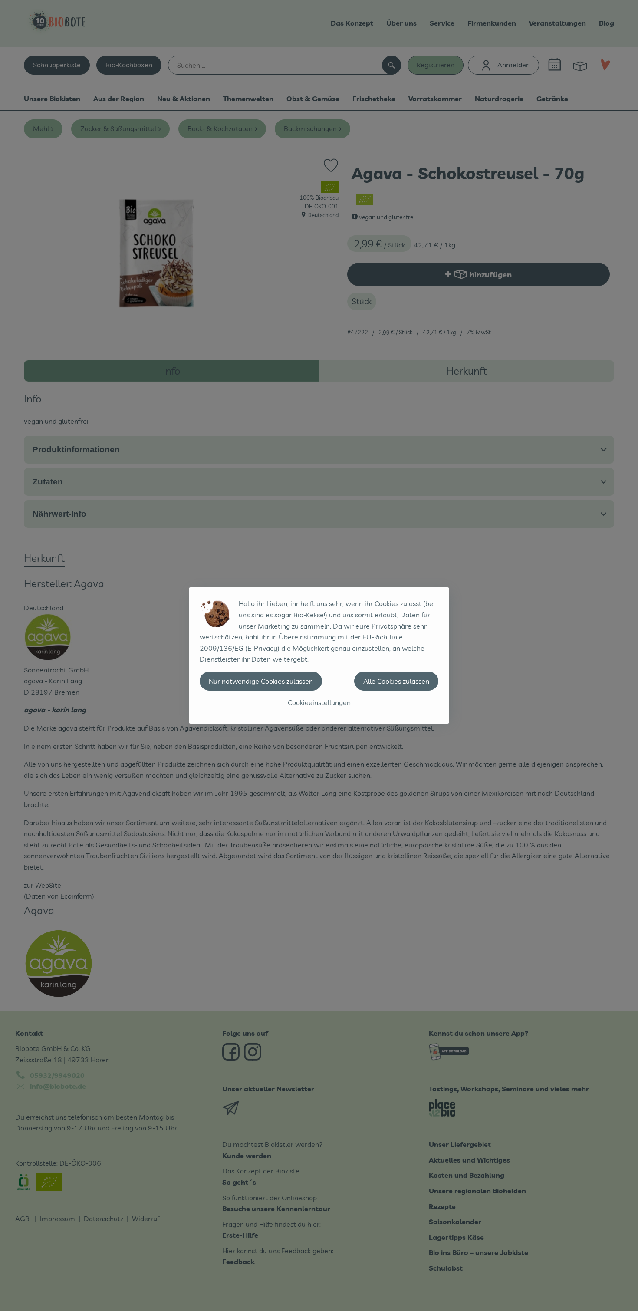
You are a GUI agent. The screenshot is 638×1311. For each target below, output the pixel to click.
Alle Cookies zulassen (396, 681)
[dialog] (319, 655)
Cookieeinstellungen (319, 702)
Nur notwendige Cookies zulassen (261, 681)
